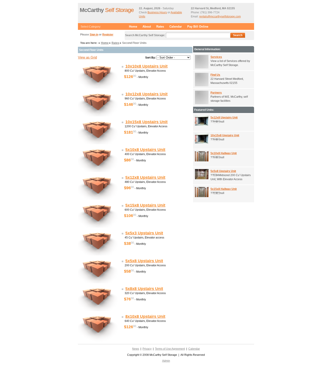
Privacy (147, 348)
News (135, 348)
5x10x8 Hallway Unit (223, 153)
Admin (166, 360)
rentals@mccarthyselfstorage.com (220, 16)
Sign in (94, 34)
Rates (160, 26)
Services (216, 57)
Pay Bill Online (197, 26)
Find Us (215, 74)
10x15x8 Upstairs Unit (224, 135)
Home (133, 26)
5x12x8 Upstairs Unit (224, 117)
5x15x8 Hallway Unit (223, 189)
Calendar (175, 26)
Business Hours (157, 12)
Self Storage (107, 10)
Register (107, 34)
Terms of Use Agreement (170, 348)
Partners (216, 92)
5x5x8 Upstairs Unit (223, 171)
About (147, 26)
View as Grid (87, 57)
